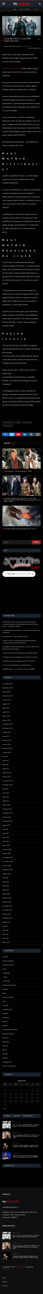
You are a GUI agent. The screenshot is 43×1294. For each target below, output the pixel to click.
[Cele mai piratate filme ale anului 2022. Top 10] (21, 516)
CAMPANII (6, 973)
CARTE (4, 977)
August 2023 (6, 704)
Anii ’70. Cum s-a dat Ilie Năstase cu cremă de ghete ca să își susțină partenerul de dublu (26, 1125)
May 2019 (5, 837)
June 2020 (5, 793)
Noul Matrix (27, 422)
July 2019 (5, 829)
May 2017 (5, 934)
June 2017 (5, 930)
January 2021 (6, 777)
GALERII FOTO (7, 1009)
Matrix (18, 422)
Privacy (4, 1281)
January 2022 (6, 744)
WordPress (6, 1269)
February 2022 (6, 740)
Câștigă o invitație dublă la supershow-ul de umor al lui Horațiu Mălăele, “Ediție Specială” (25, 1146)
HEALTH (5, 1013)
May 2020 (5, 797)
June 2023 (5, 708)
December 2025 (7, 684)
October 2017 (6, 914)
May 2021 (5, 764)
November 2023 (7, 696)
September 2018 (7, 869)
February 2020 (7, 809)
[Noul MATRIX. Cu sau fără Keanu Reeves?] (21, 25)
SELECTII (5, 1038)
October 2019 (6, 817)
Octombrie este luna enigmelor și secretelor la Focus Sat (20, 657)
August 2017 (6, 922)
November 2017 (7, 910)
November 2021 (7, 748)
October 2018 (6, 865)
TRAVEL (5, 1058)
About (4, 1277)
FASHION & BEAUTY (9, 985)
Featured (5, 989)
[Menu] (3, 3)
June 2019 (5, 833)
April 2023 (5, 712)
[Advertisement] (21, 596)
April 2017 (5, 938)
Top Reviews (28, 1116)
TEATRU (5, 1054)
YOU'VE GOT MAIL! (9, 1066)
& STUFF (5, 957)
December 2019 (7, 813)
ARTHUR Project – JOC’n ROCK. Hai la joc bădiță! (18, 669)
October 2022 (6, 732)
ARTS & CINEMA (33, 48)
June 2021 (5, 760)
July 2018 (5, 877)
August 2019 (6, 825)
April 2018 (5, 890)
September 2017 (7, 918)
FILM (39, 48)
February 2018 (6, 898)
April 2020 (5, 801)
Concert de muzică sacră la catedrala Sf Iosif (16, 665)
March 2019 (6, 845)
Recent (17, 1116)
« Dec (4, 1108)
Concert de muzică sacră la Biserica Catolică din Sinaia (19, 653)
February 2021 (6, 772)
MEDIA (4, 1021)
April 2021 (5, 768)
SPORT (4, 1050)
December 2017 (7, 906)
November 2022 (7, 728)
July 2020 (5, 789)
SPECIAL (5, 1046)
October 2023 (6, 700)
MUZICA (5, 1026)
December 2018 (7, 857)
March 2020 (6, 805)
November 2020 (7, 785)
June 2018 (5, 882)
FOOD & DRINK (7, 997)
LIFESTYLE (5, 1017)
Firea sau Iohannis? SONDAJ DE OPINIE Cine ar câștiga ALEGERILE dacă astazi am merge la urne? (26, 1136)
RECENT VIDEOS (8, 1034)
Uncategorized (7, 1062)
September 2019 (7, 821)
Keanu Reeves (8, 422)
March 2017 (6, 942)
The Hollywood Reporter (11, 68)
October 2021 (6, 752)
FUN (3, 1001)
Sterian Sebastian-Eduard (12, 46)
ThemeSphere (20, 1267)
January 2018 (6, 902)
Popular (7, 1116)
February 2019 (6, 849)
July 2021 (5, 756)
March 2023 (6, 716)
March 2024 (6, 692)
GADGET (5, 1005)
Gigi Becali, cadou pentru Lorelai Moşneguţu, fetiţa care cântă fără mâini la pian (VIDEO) (25, 1156)
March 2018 (6, 894)
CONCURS (6, 981)
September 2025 (7, 688)
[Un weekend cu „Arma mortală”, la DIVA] (21, 458)
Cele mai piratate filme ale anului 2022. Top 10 (20, 529)
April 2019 (5, 841)
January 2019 (6, 853)
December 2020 (7, 781)
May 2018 (5, 886)
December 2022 (7, 724)
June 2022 (5, 736)
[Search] (39, 3)
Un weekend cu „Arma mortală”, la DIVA (18, 471)
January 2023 (6, 720)
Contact (4, 1285)
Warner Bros (7, 426)
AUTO (4, 969)
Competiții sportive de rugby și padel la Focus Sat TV (18, 661)
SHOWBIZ (5, 1042)
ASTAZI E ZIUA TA (8, 965)
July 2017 (5, 926)
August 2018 (6, 874)
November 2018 (7, 861)
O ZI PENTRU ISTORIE (9, 1030)
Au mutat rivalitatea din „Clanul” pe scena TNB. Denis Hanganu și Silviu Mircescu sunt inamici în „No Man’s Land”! (22, 500)
